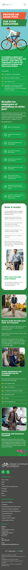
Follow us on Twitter (8, 472)
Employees (4, 491)
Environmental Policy (7, 513)
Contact (3, 495)
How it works (5, 479)
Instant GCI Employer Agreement (10, 509)
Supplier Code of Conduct (8, 518)
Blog (2, 493)
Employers (4, 488)
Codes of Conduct (6, 515)
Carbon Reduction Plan (7, 520)
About (3, 482)
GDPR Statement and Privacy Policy (10, 506)
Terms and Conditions (7, 502)
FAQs (2, 484)
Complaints (4, 504)
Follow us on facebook (3, 472)
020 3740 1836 (5, 540)
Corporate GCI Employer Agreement (10, 511)
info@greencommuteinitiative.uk (10, 544)
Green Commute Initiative (7, 4)
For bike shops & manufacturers (9, 486)
